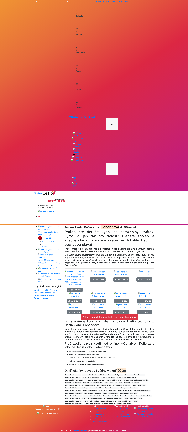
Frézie (43, 295)
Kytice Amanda (98, 296)
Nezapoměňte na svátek (111, 1)
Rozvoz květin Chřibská (72, 377)
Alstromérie (50, 293)
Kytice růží (46, 238)
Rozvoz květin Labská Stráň (107, 390)
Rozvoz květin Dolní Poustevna (94, 380)
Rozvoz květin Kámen (112, 388)
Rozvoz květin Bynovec (115, 375)
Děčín (122, 371)
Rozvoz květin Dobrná (108, 377)
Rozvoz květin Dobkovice (91, 377)
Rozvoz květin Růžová (127, 396)
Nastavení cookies (100, 422)
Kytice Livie (121, 307)
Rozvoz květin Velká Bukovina (127, 401)
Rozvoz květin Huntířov (72, 385)
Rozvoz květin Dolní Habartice (126, 377)
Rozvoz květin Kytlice (90, 390)
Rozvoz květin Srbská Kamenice (92, 398)
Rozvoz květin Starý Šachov (133, 398)
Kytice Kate (74, 296)
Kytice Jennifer (121, 296)
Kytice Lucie (144, 274)
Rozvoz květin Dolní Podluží (74, 380)
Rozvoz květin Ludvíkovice (73, 393)
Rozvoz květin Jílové (139, 385)
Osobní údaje (100, 419)
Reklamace (100, 416)
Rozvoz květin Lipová (125, 390)
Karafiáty (45, 290)
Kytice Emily (144, 296)
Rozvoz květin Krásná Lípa (129, 388)
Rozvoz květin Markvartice (128, 393)
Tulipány (50, 295)
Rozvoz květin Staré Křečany (113, 398)
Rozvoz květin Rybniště (143, 396)
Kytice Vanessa (98, 274)
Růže (36, 290)
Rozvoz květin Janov (88, 385)
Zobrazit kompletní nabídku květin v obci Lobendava (109, 317)
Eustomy (53, 290)
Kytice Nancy (144, 307)
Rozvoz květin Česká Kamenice (135, 375)
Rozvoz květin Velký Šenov (73, 403)
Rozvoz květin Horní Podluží (113, 383)
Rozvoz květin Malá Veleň (92, 393)
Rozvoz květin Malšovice (110, 393)
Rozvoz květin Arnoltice (72, 375)
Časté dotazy (100, 409)
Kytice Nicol (98, 307)
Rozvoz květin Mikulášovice (92, 396)
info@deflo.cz (123, 414)
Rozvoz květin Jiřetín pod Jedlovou (76, 388)
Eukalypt (37, 295)
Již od (74, 290)
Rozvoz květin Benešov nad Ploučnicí (94, 375)
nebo (84, 117)
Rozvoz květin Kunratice (73, 390)
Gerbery (46, 298)
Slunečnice (38, 298)
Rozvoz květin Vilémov (125, 403)
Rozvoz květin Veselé (108, 403)
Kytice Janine (74, 307)
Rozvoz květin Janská (104, 385)
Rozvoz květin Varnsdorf (108, 401)
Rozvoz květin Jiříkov (96, 388)
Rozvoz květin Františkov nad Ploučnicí (135, 380)
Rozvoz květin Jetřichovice (121, 385)
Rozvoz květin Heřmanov (73, 383)
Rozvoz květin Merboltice (73, 396)
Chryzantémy (39, 293)
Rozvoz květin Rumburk (110, 396)
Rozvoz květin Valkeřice (91, 401)
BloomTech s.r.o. (81, 431)
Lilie (39, 290)
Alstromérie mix (121, 274)
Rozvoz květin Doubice (114, 380)
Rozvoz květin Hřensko (131, 383)
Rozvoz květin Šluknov (72, 398)
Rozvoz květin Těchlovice (73, 401)
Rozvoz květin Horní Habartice (93, 383)
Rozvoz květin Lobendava (142, 390)
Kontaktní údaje (123, 416)
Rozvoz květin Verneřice (92, 403)
